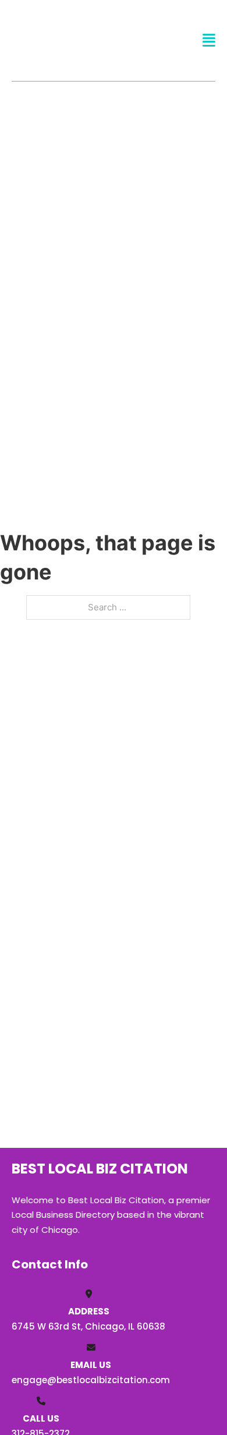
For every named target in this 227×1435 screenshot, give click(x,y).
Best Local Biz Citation (74, 40)
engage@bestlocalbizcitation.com (91, 1380)
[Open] (209, 40)
